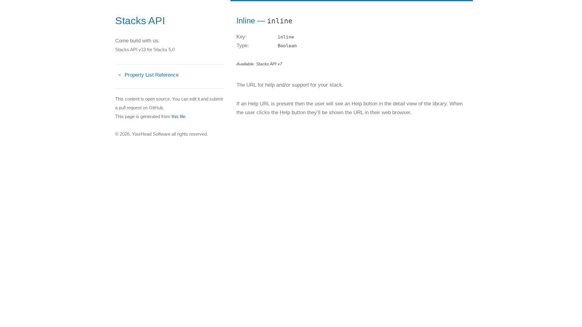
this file (178, 116)
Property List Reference (152, 75)
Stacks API (140, 20)
